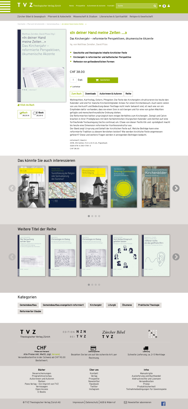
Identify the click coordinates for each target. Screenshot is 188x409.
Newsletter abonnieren (139, 402)
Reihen (41, 381)
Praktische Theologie (148, 305)
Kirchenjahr (96, 305)
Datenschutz (92, 402)
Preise (146, 384)
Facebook (94, 384)
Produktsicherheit (146, 386)
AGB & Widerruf (107, 402)
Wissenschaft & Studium (85, 16)
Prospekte (80, 6)
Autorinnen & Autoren (96, 6)
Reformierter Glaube (30, 311)
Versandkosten (146, 381)
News (71, 6)
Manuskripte (146, 373)
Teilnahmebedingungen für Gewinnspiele (146, 389)
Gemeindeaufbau (28, 305)
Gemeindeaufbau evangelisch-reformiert (63, 305)
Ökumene (127, 305)
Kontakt (110, 6)
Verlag (94, 376)
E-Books (42, 392)
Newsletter (94, 381)
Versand (55, 354)
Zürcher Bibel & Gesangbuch (31, 16)
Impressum (78, 402)
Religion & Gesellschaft (141, 16)
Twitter (94, 386)
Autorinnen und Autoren (42, 379)
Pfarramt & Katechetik (59, 16)
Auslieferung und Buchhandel (146, 376)
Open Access (42, 389)
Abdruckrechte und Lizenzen (146, 379)
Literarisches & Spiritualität (113, 16)
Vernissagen (42, 386)
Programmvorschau (42, 376)
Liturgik (112, 305)
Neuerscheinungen (41, 373)
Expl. (80, 80)
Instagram (94, 389)
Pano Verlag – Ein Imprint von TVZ (42, 384)
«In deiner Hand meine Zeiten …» (74, 24)
